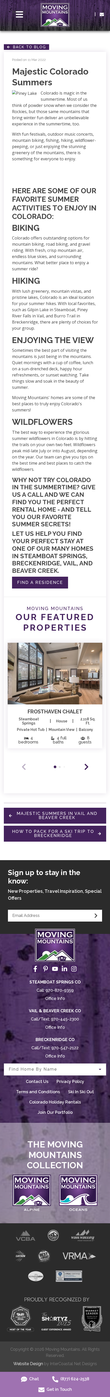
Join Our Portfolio (55, 1112)
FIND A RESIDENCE (40, 582)
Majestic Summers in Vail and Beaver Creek (57, 815)
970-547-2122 (65, 1047)
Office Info (55, 998)
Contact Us (37, 1081)
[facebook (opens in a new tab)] (36, 969)
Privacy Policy (70, 1081)
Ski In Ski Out (81, 1091)
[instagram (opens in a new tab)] (74, 969)
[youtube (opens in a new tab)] (55, 969)
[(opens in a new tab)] (55, 673)
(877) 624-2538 (74, 1378)
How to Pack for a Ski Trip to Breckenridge (53, 833)
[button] (86, 766)
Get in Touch (59, 1389)
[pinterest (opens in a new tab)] (45, 969)
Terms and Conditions (38, 1091)
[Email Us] (102, 14)
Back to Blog (28, 47)
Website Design (28, 1363)
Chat (33, 1378)
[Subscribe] (96, 916)
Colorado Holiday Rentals (55, 1102)
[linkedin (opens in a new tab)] (64, 969)
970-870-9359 (60, 990)
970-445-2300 (65, 1019)
